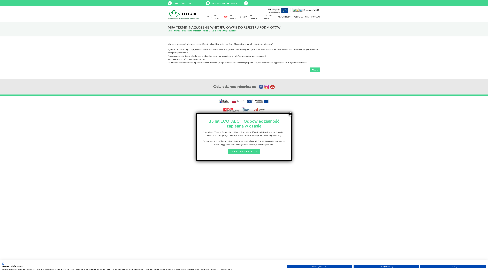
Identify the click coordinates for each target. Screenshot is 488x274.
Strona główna (174, 30)
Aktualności (284, 17)
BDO (226, 17)
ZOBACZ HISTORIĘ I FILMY (244, 151)
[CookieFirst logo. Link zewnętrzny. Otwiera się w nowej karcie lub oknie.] (3, 263)
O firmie (233, 16)
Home (208, 17)
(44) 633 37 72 (187, 3)
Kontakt (315, 17)
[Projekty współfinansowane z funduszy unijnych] (278, 10)
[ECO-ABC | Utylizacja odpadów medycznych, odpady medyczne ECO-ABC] (187, 14)
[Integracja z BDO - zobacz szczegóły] (305, 10)
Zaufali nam (268, 16)
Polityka (298, 17)
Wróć (315, 70)
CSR (307, 17)
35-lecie (216, 16)
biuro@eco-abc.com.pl (227, 3)
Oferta (243, 17)
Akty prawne (253, 16)
